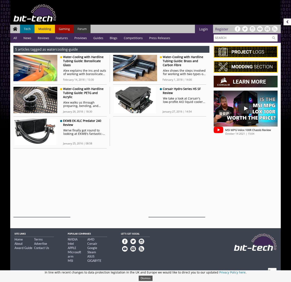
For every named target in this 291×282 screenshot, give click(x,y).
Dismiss (146, 278)
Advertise (40, 244)
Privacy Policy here (232, 272)
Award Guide (23, 248)
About (18, 244)
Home (18, 239)
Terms (38, 239)
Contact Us (41, 248)
